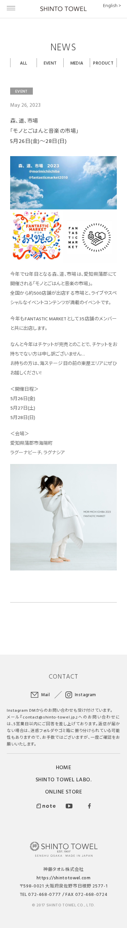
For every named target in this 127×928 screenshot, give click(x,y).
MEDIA (77, 62)
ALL (23, 62)
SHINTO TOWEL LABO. (64, 779)
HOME (63, 767)
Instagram (85, 694)
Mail (45, 694)
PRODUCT (103, 62)
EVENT (50, 62)
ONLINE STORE (63, 791)
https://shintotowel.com (64, 877)
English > (112, 5)
